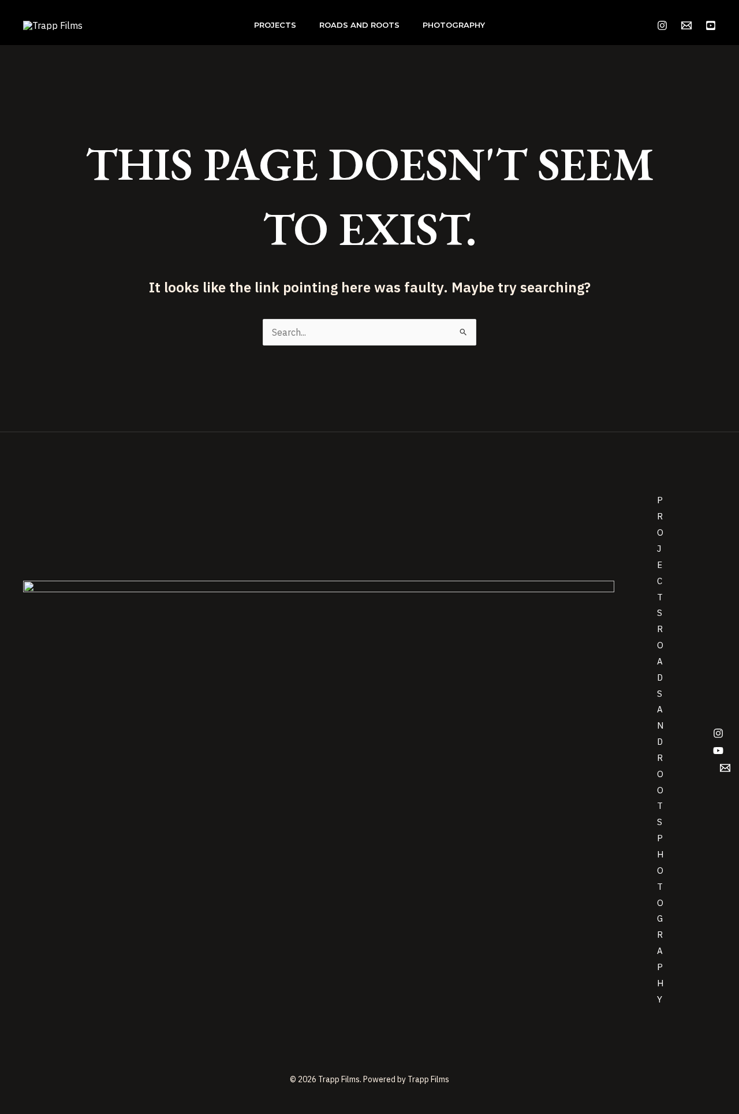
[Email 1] (686, 25)
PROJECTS (275, 24)
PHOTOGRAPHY (454, 24)
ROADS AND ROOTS (359, 24)
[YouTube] (711, 25)
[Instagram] (662, 25)
